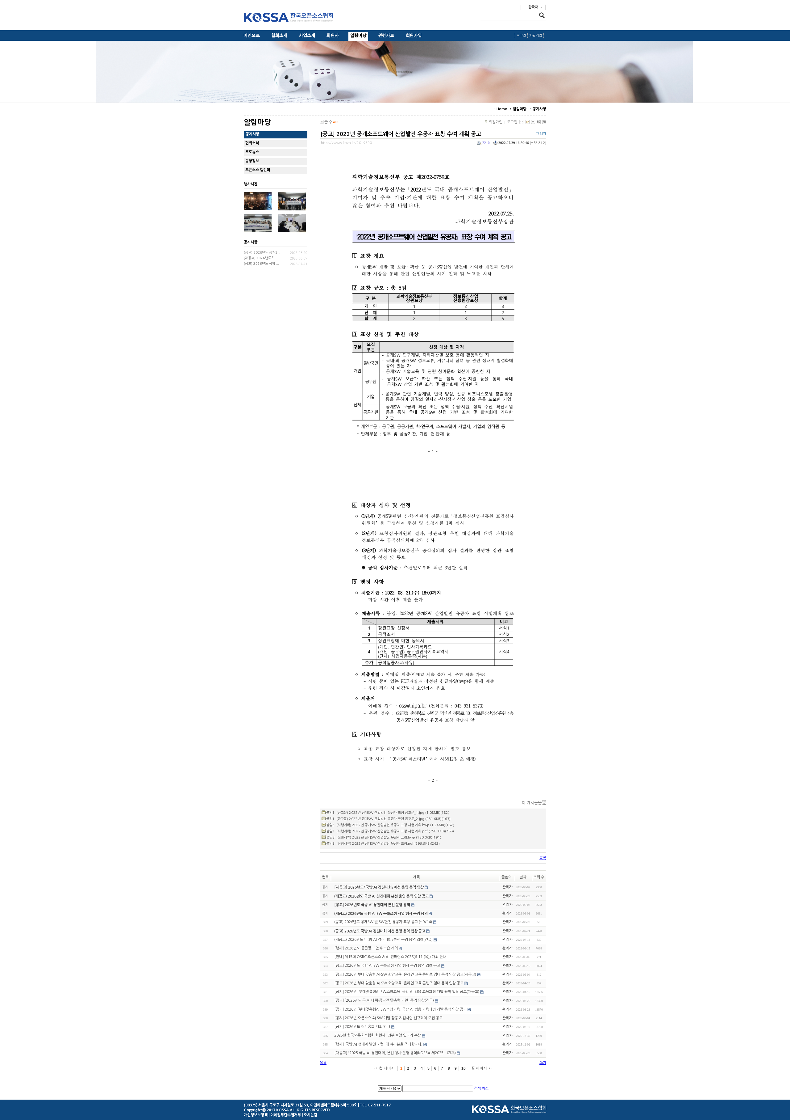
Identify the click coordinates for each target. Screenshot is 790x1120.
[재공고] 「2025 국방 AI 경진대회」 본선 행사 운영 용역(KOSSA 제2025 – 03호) (395, 1053)
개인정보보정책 (256, 1115)
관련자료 (386, 35)
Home (502, 109)
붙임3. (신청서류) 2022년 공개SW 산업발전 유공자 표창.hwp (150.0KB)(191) (383, 837)
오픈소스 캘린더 (257, 170)
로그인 (521, 35)
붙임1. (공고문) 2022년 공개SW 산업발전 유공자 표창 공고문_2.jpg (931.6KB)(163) (388, 819)
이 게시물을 (532, 803)
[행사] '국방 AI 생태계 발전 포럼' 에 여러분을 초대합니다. (378, 1044)
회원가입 (414, 35)
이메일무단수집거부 (285, 1115)
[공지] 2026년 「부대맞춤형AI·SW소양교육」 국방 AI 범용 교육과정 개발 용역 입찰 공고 (400, 1009)
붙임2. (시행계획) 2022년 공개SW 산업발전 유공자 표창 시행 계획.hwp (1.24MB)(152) (390, 825)
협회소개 (279, 35)
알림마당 (358, 35)
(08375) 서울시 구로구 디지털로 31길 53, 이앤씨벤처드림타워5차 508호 (300, 1105)
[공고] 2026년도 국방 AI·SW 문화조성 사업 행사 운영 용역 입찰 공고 (387, 966)
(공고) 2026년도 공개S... (262, 252)
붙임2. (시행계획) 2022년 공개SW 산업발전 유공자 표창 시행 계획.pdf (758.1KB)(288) (390, 831)
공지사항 (539, 109)
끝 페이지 (479, 1068)
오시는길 (310, 1115)
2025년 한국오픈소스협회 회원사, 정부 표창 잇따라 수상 (377, 1036)
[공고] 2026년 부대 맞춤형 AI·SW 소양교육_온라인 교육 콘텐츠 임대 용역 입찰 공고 (399, 983)
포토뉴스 (252, 152)
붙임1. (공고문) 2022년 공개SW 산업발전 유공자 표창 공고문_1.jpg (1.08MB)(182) (387, 812)
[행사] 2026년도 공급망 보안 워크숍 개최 (366, 948)
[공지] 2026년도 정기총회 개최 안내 (362, 1027)
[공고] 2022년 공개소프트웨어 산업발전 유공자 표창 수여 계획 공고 (401, 134)
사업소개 (307, 35)
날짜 (523, 877)
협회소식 (252, 143)
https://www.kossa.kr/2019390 (346, 143)
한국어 (533, 7)
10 (463, 1068)
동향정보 (252, 161)
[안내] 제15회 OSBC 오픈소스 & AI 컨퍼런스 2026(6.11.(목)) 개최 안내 (390, 957)
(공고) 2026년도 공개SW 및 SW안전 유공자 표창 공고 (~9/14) (383, 922)
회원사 (332, 35)
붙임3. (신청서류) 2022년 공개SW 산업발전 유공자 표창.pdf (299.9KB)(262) (383, 843)
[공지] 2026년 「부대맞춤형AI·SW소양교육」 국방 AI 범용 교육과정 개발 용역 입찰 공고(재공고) (406, 992)
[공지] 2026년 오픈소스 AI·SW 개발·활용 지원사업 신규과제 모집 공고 (388, 1018)
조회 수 (538, 877)
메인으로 (251, 35)
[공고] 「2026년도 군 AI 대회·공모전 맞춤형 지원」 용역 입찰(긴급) (384, 1001)
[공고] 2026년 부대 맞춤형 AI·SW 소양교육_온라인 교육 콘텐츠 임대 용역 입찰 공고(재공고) (405, 974)
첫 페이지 (387, 1068)
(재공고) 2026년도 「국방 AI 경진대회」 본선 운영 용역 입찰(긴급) (383, 939)
